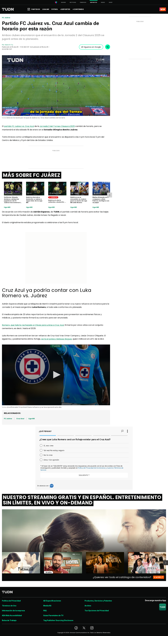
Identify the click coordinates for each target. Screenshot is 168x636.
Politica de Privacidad (11, 601)
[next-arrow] (109, 195)
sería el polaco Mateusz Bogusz (56, 339)
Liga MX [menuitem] (45, 9)
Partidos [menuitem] (35, 9)
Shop (110, 2)
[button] (56, 374)
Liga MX (7, 207)
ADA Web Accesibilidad (12, 615)
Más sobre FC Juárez (31, 175)
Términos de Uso (9, 606)
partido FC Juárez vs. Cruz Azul (19, 126)
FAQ (45, 611)
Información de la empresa (13, 611)
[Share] (107, 46)
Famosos (83, 2)
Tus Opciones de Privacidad (97, 611)
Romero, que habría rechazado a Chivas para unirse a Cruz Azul (33, 325)
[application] (56, 85)
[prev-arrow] (0, 563)
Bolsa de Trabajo (9, 620)
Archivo (88, 606)
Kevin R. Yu (9, 45)
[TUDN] (8, 9)
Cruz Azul (20, 419)
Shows (63, 2)
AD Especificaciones (52, 601)
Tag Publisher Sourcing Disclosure (58, 620)
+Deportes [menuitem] (65, 9)
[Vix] (162, 9)
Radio (103, 2)
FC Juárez (6, 18)
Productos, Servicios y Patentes (98, 601)
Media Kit (47, 606)
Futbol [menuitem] (54, 9)
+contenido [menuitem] (78, 9)
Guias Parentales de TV (53, 615)
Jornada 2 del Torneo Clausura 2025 (57, 126)
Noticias (73, 2)
